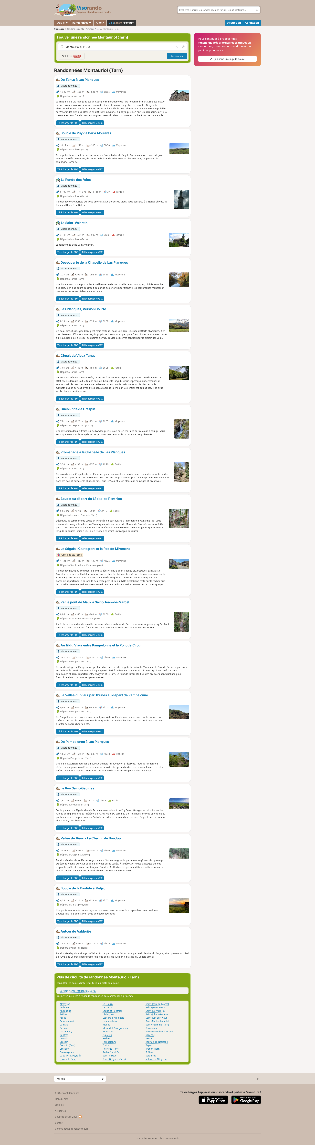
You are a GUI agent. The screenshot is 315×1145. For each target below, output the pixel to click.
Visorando (59, 29)
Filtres (72, 56)
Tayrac (149, 1045)
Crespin (64, 1041)
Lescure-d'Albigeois (113, 1017)
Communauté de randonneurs (71, 1128)
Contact (59, 1122)
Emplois (59, 1104)
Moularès (108, 1031)
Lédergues (108, 1014)
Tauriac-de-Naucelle (157, 1041)
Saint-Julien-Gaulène (157, 1014)
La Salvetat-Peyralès (71, 1055)
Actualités (60, 1110)
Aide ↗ (100, 22)
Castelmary (66, 1031)
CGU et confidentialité (67, 1093)
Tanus (149, 1038)
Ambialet (65, 1007)
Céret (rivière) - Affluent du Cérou (78, 990)
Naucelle (107, 1034)
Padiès (106, 1038)
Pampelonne (109, 1041)
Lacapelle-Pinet (68, 1059)
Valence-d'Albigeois (156, 1059)
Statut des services (146, 1138)
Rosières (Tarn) (111, 1048)
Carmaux (65, 1028)
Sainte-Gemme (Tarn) (157, 1024)
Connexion (252, 22)
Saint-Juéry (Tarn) (155, 1010)
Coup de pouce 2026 (66, 1116)
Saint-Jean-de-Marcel (157, 1003)
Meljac (106, 1024)
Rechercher (177, 56)
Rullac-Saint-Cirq (112, 1052)
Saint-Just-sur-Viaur (156, 1017)
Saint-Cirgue (109, 1055)
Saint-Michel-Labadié (157, 1021)
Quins (106, 1045)
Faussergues (67, 1052)
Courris (64, 1038)
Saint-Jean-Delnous (156, 1007)
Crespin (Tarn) (67, 1045)
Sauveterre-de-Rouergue (159, 1031)
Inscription (234, 22)
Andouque (65, 1010)
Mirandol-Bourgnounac (115, 1028)
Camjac (64, 1024)
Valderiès (151, 1055)
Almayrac (65, 1003)
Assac (63, 1017)
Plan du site (61, 1098)
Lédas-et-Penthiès (112, 1010)
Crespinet (65, 1048)
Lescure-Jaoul (110, 1021)
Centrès (64, 1034)
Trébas (149, 1052)
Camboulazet (67, 1021)
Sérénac (150, 1034)
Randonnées (80, 22)
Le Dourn (108, 1003)
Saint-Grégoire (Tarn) (114, 1059)
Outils (60, 22)
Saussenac (151, 1028)
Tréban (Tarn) (153, 1048)
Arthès (63, 1014)
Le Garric (108, 1007)
